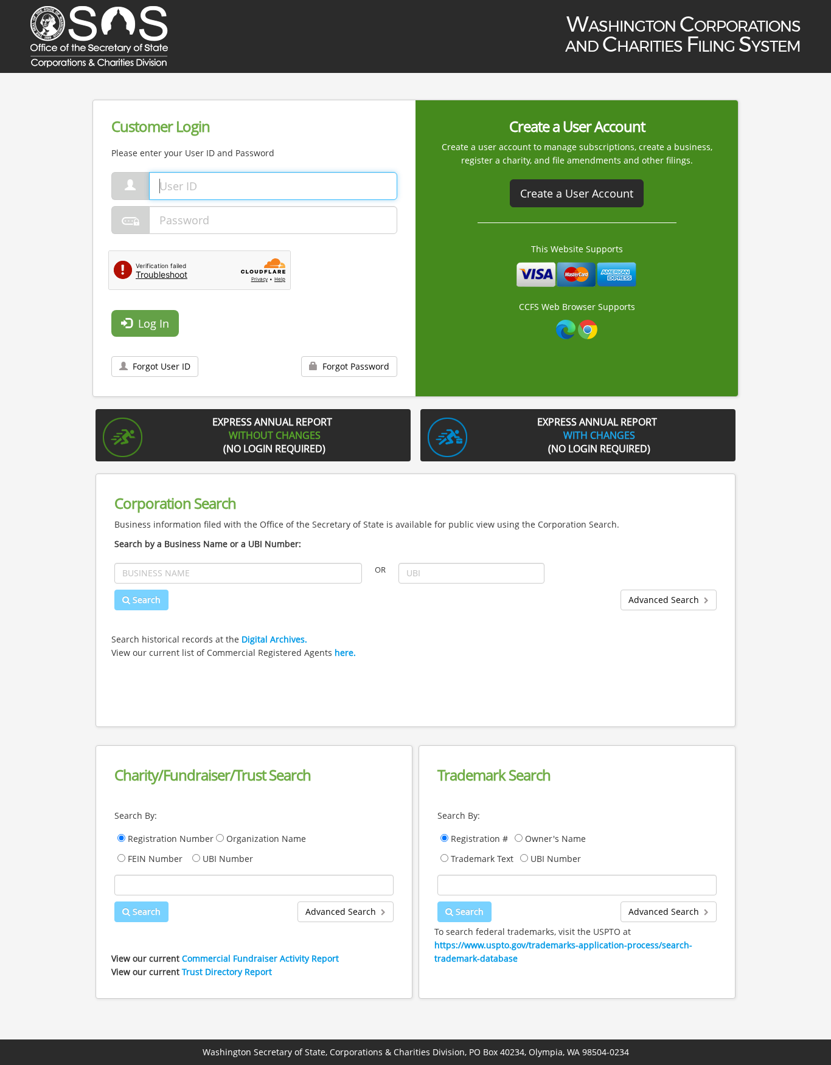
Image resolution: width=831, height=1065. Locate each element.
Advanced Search (666, 599)
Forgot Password (353, 366)
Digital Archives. (274, 639)
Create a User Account (576, 193)
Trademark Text (483, 858)
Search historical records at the (209, 639)
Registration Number (170, 838)
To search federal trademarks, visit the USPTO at (563, 945)
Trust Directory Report (227, 971)
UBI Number (226, 858)
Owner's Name (557, 838)
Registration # (480, 838)
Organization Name (265, 838)
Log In (150, 323)
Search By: (135, 815)
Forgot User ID (159, 366)
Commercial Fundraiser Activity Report (260, 958)
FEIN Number (155, 858)
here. (345, 652)
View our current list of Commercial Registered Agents (233, 652)
